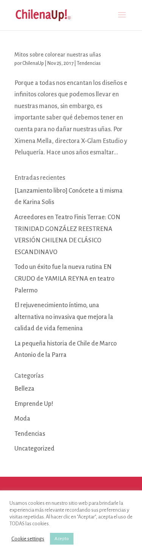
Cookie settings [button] (27, 539)
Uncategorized (34, 448)
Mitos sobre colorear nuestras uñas (57, 55)
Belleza (24, 388)
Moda (22, 418)
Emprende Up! (33, 404)
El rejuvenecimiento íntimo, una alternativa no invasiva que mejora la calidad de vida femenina (63, 317)
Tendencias (89, 63)
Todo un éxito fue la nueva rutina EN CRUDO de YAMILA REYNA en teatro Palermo (64, 279)
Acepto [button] (62, 538)
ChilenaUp (33, 63)
